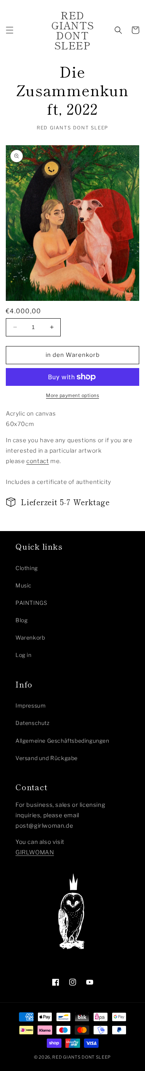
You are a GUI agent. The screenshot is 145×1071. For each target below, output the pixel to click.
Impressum (30, 705)
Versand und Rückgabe (46, 758)
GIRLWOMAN (34, 852)
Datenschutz (32, 723)
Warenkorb (30, 637)
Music (23, 585)
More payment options (72, 395)
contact (37, 461)
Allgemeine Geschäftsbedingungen (62, 740)
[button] (9, 30)
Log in (23, 655)
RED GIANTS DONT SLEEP (81, 1057)
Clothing (26, 568)
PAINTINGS (31, 602)
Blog (21, 620)
